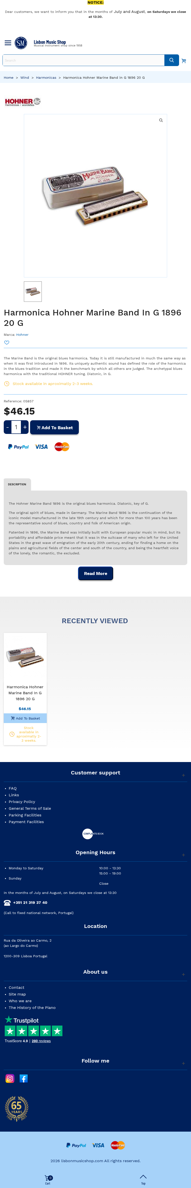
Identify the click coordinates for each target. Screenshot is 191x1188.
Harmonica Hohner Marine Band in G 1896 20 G (25, 693)
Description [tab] (17, 484)
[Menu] (7, 43)
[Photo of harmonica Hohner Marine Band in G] (161, 120)
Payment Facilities (26, 821)
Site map (17, 994)
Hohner (22, 335)
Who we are (20, 1000)
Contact (16, 987)
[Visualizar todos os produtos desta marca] (23, 102)
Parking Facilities (25, 815)
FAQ (13, 788)
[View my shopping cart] (184, 60)
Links (14, 795)
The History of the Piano (32, 1007)
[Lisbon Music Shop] (21, 43)
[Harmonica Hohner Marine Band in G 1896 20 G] (25, 657)
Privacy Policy (22, 801)
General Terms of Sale (30, 808)
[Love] (7, 342)
